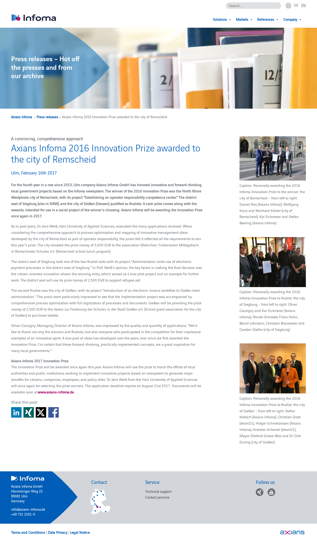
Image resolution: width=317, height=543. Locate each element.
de (296, 4)
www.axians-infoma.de (56, 391)
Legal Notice (80, 532)
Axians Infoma (21, 116)
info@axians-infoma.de (28, 509)
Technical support (158, 491)
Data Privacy (57, 532)
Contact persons (157, 497)
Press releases (47, 116)
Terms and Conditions (28, 532)
